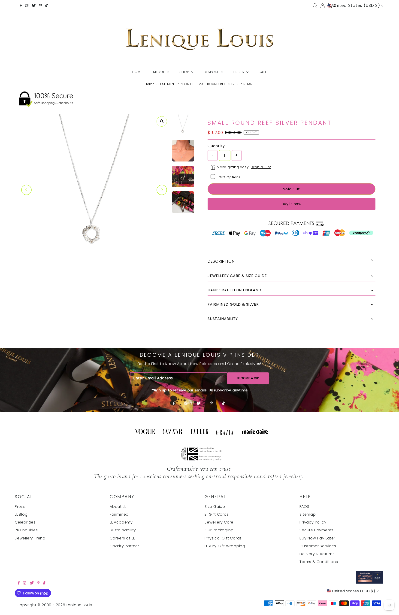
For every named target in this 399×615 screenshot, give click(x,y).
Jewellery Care (219, 522)
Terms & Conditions (318, 561)
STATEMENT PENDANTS (175, 84)
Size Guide (215, 506)
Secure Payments (316, 530)
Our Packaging (219, 530)
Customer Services (317, 546)
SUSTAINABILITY (223, 318)
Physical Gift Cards (223, 538)
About (159, 71)
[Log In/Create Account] (322, 5)
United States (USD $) (356, 5)
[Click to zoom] (162, 121)
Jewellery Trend (30, 538)
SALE (263, 71)
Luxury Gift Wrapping (225, 546)
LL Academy (121, 522)
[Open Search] (315, 5)
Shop (184, 71)
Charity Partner (124, 546)
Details (291, 261)
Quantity (216, 146)
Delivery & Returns (317, 554)
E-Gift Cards (217, 514)
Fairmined (119, 514)
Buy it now (291, 204)
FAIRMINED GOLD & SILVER (233, 304)
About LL (118, 506)
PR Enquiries (26, 530)
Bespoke (212, 71)
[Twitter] (34, 5)
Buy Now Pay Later (317, 538)
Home (137, 71)
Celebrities (25, 522)
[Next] (162, 190)
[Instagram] (27, 5)
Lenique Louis (80, 605)
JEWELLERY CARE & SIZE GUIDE (237, 275)
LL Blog (21, 514)
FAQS (304, 506)
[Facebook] (21, 5)
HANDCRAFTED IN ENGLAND (234, 290)
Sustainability (123, 530)
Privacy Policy (312, 522)
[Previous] (26, 190)
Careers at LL (122, 538)
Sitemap (307, 514)
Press (239, 71)
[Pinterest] (40, 5)
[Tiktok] (46, 5)
